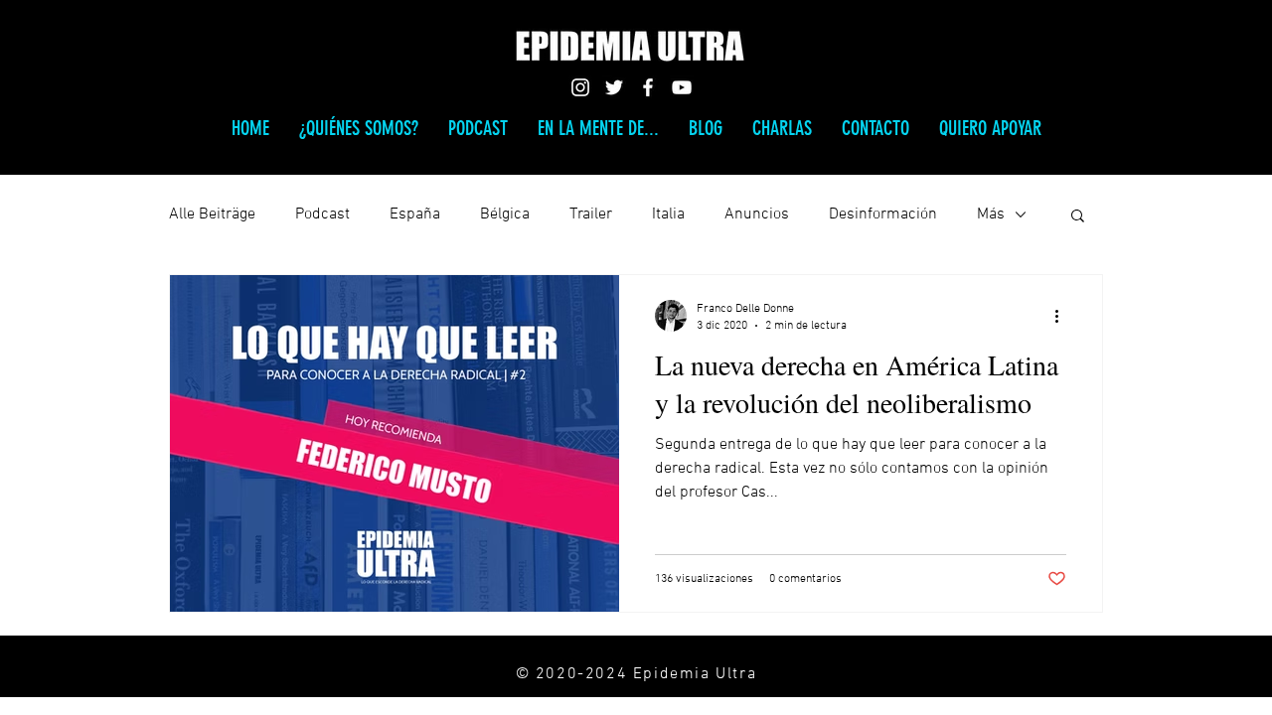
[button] (1077, 217)
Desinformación (883, 214)
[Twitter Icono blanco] (614, 87)
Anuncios (756, 214)
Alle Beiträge (212, 214)
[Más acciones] (1063, 316)
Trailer (590, 214)
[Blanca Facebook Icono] (648, 87)
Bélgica (505, 214)
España (415, 214)
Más (991, 214)
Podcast (322, 214)
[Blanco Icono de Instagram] (580, 87)
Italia (668, 214)
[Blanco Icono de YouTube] (682, 87)
